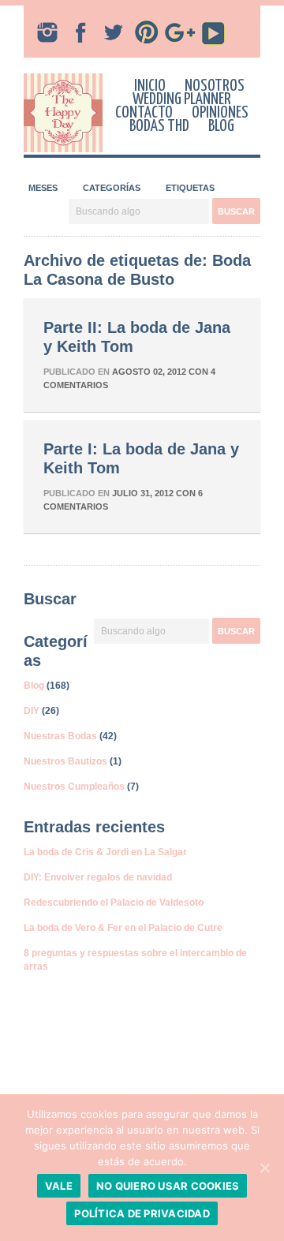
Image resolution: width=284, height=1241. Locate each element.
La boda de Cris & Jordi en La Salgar (105, 852)
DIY (31, 710)
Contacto (144, 113)
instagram (47, 32)
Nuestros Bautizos (65, 761)
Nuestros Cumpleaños (74, 786)
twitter (113, 32)
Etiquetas (190, 188)
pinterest (147, 32)
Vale (59, 1185)
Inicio (150, 86)
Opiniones (220, 113)
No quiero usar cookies (168, 1185)
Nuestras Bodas (60, 736)
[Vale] (264, 1168)
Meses (43, 188)
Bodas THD (159, 126)
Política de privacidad (142, 1213)
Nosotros (215, 86)
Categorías (111, 188)
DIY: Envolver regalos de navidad (98, 877)
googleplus (180, 32)
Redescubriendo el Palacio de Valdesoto (114, 902)
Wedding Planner (182, 99)
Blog (221, 126)
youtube (213, 32)
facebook (80, 32)
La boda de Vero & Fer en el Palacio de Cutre (123, 927)
